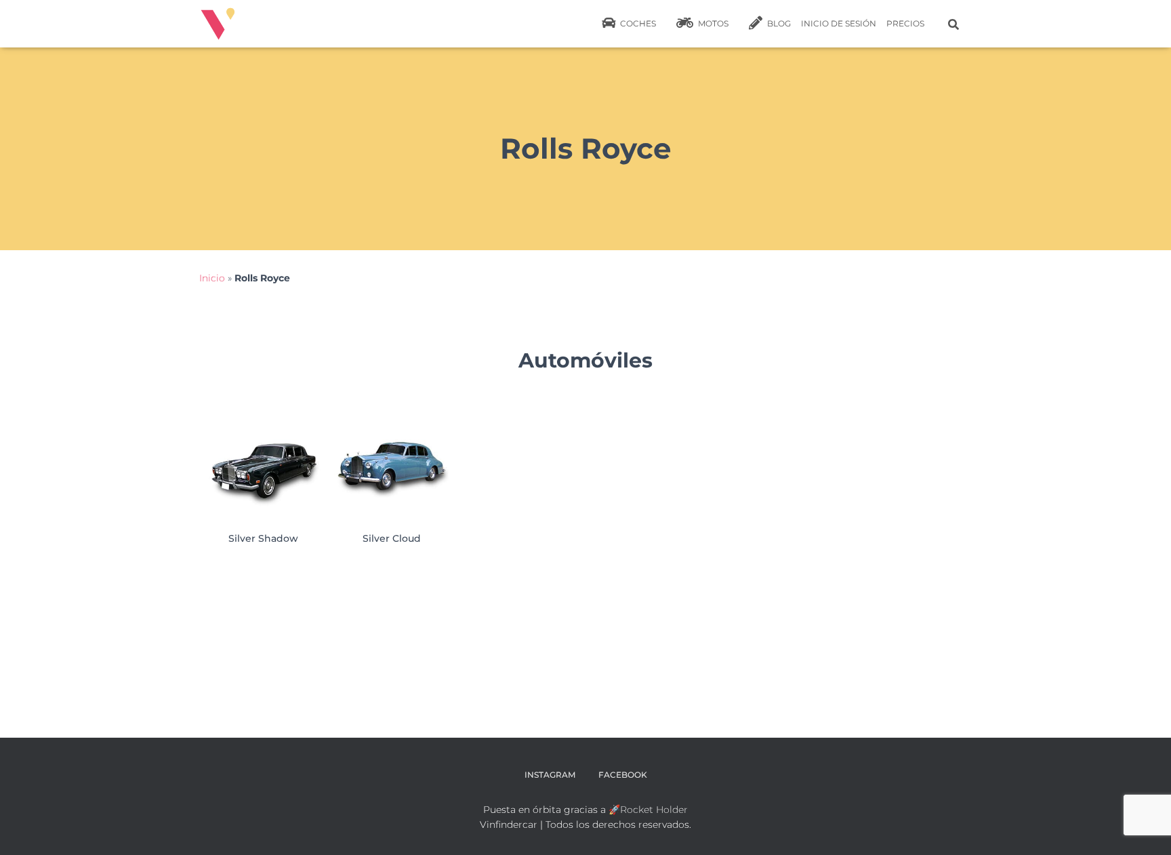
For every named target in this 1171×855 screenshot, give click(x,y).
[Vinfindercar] (218, 24)
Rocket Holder (654, 809)
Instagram (550, 775)
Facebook (622, 775)
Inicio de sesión (838, 23)
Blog (778, 23)
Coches (637, 23)
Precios (905, 23)
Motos (712, 23)
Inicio (212, 278)
